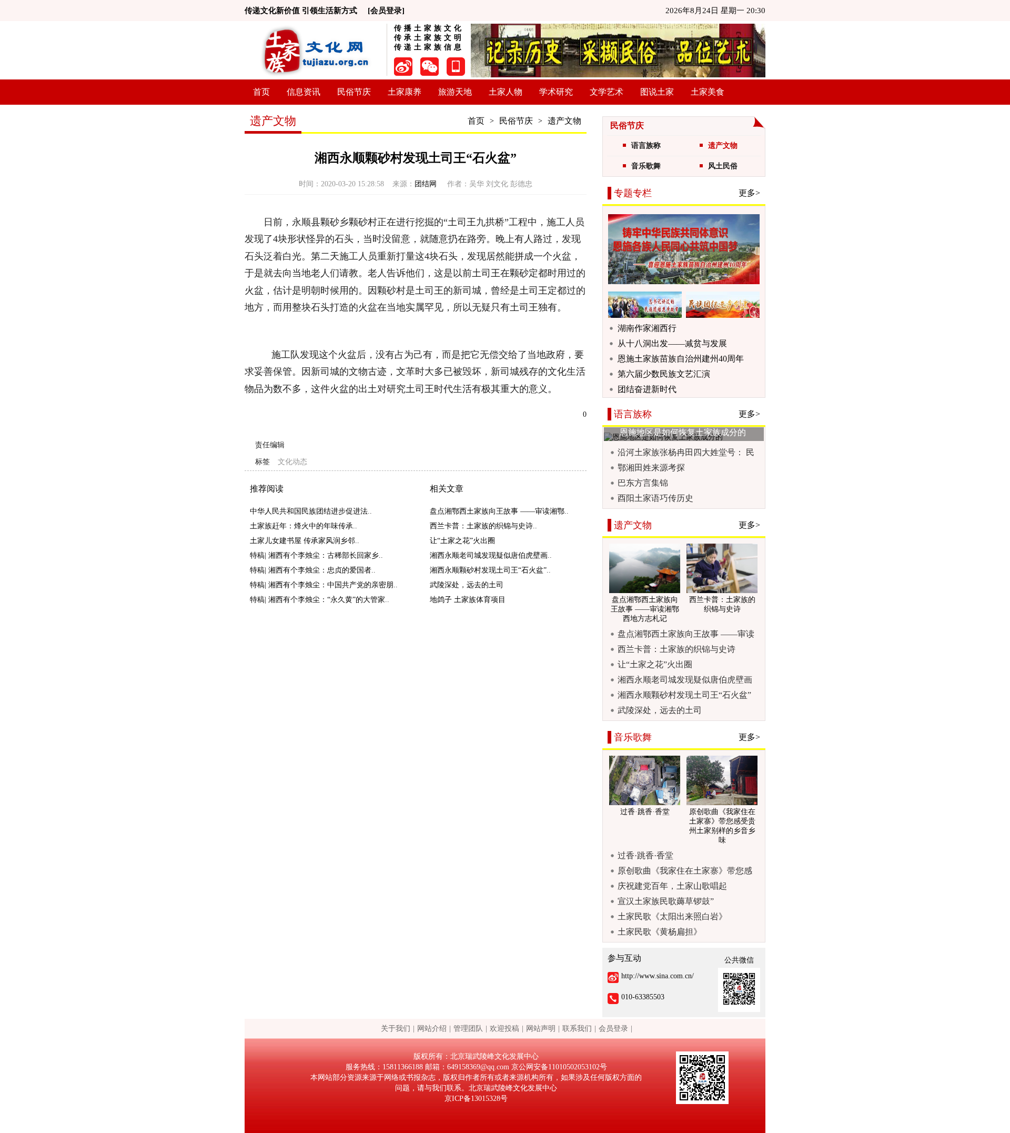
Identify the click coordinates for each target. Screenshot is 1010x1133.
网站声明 (541, 1028)
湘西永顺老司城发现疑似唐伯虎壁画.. (491, 555)
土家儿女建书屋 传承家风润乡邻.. (304, 541)
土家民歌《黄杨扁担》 (660, 931)
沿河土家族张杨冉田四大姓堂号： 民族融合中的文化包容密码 (686, 452)
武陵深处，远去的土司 (466, 585)
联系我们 (577, 1028)
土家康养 (404, 91)
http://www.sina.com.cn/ (657, 976)
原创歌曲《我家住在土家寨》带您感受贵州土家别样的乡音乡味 (685, 871)
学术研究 (556, 91)
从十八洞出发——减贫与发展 (672, 343)
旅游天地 (455, 91)
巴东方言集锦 (643, 482)
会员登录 (613, 1028)
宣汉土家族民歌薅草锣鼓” (666, 901)
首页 (261, 91)
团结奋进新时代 (647, 389)
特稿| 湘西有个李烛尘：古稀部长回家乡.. (316, 555)
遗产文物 (564, 120)
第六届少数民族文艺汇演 (664, 373)
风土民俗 (723, 166)
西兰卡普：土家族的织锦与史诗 (676, 649)
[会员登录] (386, 10)
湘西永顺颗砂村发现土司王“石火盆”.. (490, 570)
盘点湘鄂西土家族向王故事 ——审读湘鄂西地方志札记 (686, 634)
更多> (749, 192)
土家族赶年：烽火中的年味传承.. (303, 526)
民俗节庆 (354, 91)
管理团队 (468, 1028)
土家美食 (707, 91)
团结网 (427, 184)
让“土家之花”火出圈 (462, 541)
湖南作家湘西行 (647, 328)
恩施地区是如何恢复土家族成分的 (683, 432)
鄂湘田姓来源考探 (651, 467)
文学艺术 (606, 91)
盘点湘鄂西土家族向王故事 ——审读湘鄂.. (499, 511)
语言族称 (646, 145)
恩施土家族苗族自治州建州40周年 (681, 358)
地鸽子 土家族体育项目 (468, 600)
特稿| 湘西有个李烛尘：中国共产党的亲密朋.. (324, 585)
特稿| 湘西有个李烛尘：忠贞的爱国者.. (313, 570)
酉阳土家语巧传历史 (655, 498)
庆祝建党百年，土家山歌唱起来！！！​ (672, 886)
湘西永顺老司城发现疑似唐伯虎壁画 (685, 679)
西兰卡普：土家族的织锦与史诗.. (483, 526)
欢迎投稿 (504, 1028)
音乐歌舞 (646, 166)
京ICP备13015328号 (476, 1098)
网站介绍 (432, 1028)
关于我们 (395, 1028)
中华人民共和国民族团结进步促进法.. (311, 511)
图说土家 (657, 91)
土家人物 (505, 91)
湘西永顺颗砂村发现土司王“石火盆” (684, 694)
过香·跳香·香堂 (645, 855)
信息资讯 (303, 91)
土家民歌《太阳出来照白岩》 (672, 916)
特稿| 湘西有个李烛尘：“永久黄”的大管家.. (319, 600)
